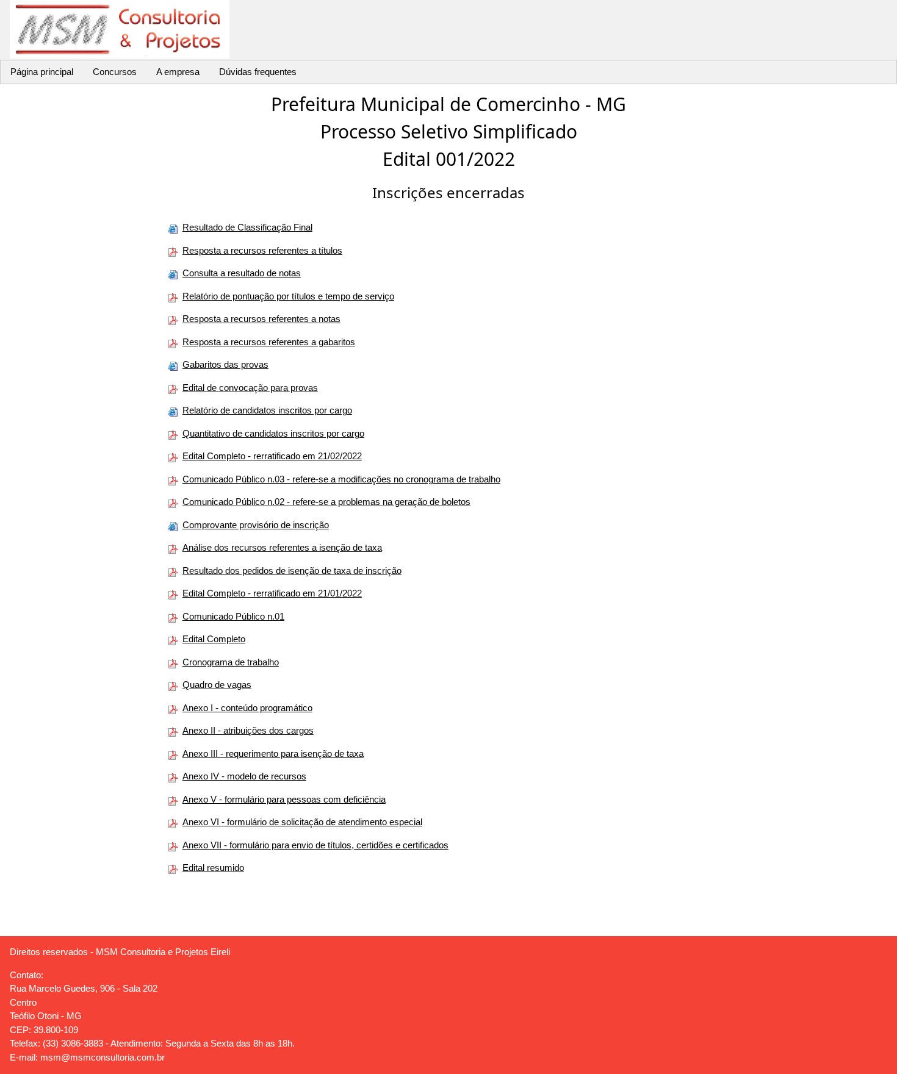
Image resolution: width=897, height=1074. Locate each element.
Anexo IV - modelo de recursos (244, 776)
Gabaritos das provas (225, 364)
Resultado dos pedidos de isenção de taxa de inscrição (292, 570)
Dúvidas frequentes (258, 71)
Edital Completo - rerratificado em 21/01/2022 (272, 593)
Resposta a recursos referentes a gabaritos (268, 342)
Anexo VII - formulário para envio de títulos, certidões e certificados (315, 845)
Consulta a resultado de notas (241, 273)
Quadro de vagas (216, 684)
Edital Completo (213, 639)
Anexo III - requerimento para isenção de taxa (273, 753)
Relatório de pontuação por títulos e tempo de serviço (288, 296)
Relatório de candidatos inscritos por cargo (267, 410)
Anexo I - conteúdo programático (247, 708)
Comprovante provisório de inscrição (255, 525)
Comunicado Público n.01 (233, 616)
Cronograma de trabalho (230, 662)
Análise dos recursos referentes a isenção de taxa (282, 547)
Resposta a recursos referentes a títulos (262, 250)
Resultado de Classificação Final (247, 227)
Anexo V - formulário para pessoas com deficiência (284, 799)
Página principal (41, 71)
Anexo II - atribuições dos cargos (248, 730)
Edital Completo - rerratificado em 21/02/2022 (272, 456)
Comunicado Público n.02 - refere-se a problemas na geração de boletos (326, 501)
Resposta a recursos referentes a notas (261, 318)
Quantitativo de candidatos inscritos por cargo (273, 433)
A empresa (178, 71)
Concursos (115, 71)
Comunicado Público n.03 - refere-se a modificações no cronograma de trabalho (341, 479)
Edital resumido (213, 867)
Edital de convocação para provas (250, 387)
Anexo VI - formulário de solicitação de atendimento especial (302, 822)
